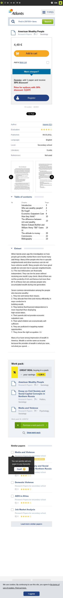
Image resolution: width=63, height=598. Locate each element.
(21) (47, 124)
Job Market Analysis (25, 509)
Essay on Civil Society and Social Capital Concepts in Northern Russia (31, 393)
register (18, 80)
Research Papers (25, 34)
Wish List (23, 62)
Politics (42, 399)
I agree (31, 594)
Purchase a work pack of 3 (33, 425)
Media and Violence (28, 408)
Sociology (44, 34)
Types (50, 12)
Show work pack (33, 433)
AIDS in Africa (22, 496)
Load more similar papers (31, 524)
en (56, 3)
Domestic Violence (24, 482)
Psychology (44, 411)
